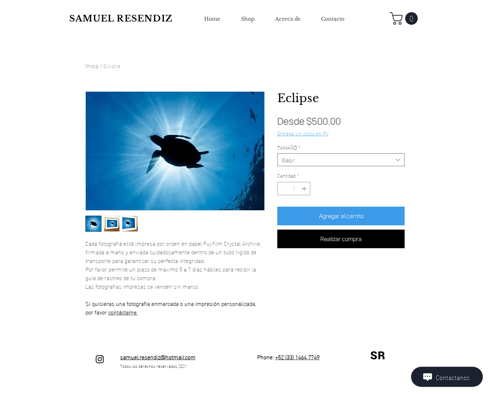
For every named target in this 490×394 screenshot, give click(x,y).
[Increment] (304, 188)
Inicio (91, 65)
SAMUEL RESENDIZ (121, 18)
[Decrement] (282, 188)
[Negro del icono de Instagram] (99, 359)
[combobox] (341, 159)
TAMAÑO (288, 147)
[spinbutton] (293, 188)
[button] (405, 18)
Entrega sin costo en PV (303, 133)
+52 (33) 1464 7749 (297, 356)
